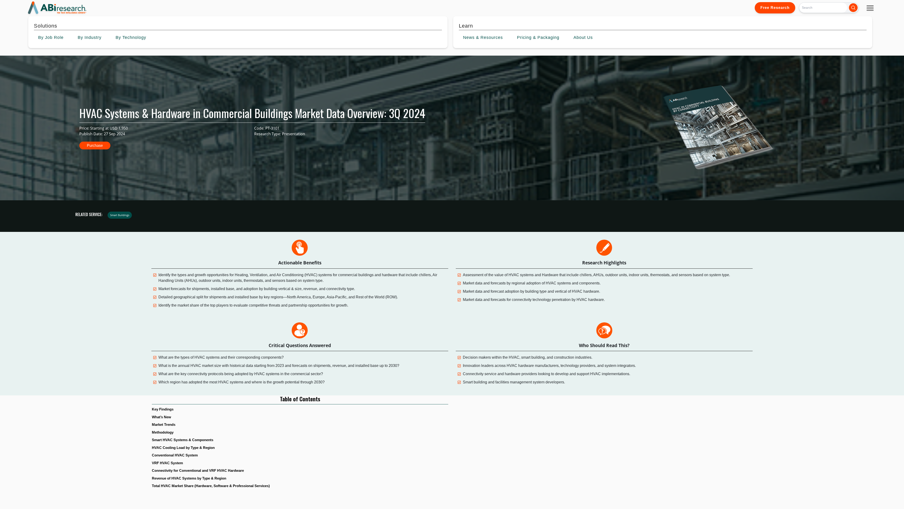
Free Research (775, 8)
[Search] (853, 7)
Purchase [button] (95, 146)
